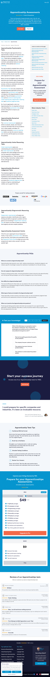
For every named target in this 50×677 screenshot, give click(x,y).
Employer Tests (20, 659)
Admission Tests (20, 654)
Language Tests (20, 651)
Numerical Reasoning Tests (7, 649)
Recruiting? (30, 674)
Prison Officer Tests (36, 135)
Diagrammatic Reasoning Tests (8, 654)
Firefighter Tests (35, 114)
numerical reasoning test (9, 123)
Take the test (25, 384)
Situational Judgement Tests (7, 656)
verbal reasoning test (6, 99)
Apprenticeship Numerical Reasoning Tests (37, 51)
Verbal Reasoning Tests (6, 651)
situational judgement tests (12, 101)
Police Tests (34, 110)
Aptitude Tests (20, 649)
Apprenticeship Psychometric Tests (39, 48)
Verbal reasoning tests (6, 147)
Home (2, 41)
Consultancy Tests (36, 121)
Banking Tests (35, 117)
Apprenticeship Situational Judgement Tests (37, 57)
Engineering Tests (35, 132)
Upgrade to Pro (25, 533)
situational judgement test (15, 180)
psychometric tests (13, 92)
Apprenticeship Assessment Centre (39, 62)
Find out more (41, 663)
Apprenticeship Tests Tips (37, 67)
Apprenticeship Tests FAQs (37, 69)
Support (26, 674)
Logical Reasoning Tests (6, 659)
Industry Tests (7, 41)
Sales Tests (34, 123)
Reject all (16, 671)
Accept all (7, 671)
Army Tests (34, 119)
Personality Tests (20, 656)
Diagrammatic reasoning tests (8, 215)
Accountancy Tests (36, 133)
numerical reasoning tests (14, 97)
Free (25, 563)
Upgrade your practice (39, 100)
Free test (29, 28)
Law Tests (34, 130)
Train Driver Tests (35, 112)
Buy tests (21, 28)
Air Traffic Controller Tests (37, 115)
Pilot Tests (34, 128)
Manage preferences (11, 674)
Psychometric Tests (6, 88)
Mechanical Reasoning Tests (7, 661)
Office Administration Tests (38, 124)
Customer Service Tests (37, 126)
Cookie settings (45, 674)
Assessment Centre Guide (9, 239)
